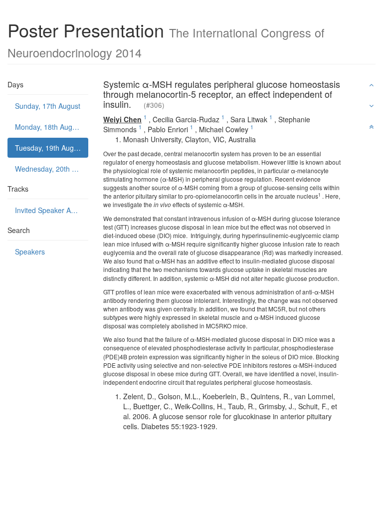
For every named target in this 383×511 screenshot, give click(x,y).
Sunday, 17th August (47, 106)
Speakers (30, 251)
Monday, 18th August (48, 127)
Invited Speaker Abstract (51, 210)
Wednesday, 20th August (51, 169)
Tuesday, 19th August (49, 148)
